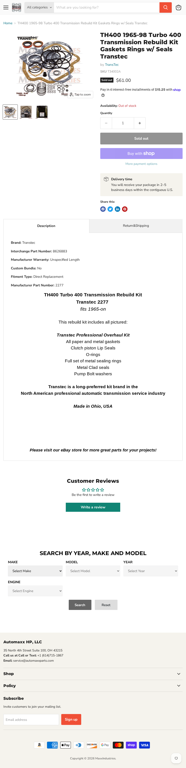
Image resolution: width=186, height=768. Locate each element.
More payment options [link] (141, 164)
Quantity (106, 113)
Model (72, 562)
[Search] (165, 7)
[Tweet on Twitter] (110, 209)
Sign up (71, 719)
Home (7, 23)
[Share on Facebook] (103, 209)
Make (13, 562)
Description (46, 226)
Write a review (93, 507)
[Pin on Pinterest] (124, 209)
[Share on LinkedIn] (117, 209)
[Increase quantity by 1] (140, 123)
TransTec (112, 64)
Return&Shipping (136, 225)
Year (127, 562)
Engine (14, 582)
